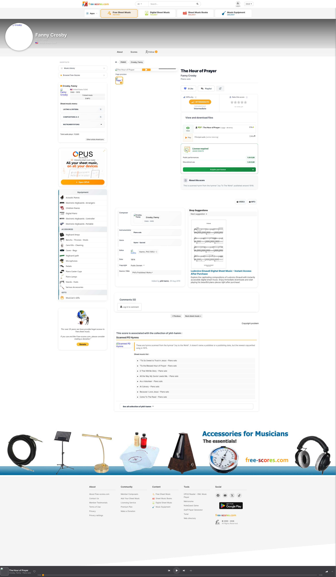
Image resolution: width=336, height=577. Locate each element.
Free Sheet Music (163, 494)
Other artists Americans (95, 139)
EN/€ (248, 4)
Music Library (69, 68)
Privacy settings (96, 515)
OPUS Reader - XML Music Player (195, 495)
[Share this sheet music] (220, 88)
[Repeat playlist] (191, 570)
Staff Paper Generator (193, 510)
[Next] (184, 570)
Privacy (92, 511)
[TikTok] (239, 495)
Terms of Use (95, 507)
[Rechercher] (197, 4)
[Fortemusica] (217, 522)
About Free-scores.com (99, 494)
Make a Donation (128, 511)
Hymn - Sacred (139, 243)
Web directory (190, 518)
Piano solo (137, 232)
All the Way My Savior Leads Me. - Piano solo (157, 376)
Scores (134, 52)
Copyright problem (250, 323)
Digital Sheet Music (164, 502)
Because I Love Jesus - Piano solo (153, 392)
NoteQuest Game (191, 505)
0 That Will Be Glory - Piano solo (152, 371)
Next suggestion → (199, 214)
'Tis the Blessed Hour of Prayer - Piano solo (157, 366)
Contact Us (94, 498)
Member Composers (129, 494)
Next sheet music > (193, 316)
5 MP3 (87, 98)
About (120, 52)
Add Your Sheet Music (130, 498)
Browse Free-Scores (71, 75)
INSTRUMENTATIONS (71, 124)
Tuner (186, 514)
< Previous (176, 316)
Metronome (188, 501)
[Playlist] (332, 571)
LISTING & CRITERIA (82, 109)
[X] (232, 495)
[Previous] (169, 570)
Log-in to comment (130, 307)
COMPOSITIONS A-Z (82, 117)
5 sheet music (88, 95)
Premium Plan (126, 507)
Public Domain (138, 265)
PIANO (123, 62)
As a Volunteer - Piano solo (149, 381)
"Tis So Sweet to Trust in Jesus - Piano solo (157, 360)
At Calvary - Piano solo (148, 386)
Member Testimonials (98, 502)
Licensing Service (128, 502)
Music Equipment (163, 507)
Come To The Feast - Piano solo (152, 397)
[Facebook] (218, 495)
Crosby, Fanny (137, 62)
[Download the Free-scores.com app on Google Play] (231, 505)
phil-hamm (164, 281)
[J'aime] (34, 571)
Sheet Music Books (164, 498)
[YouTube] (225, 495)
